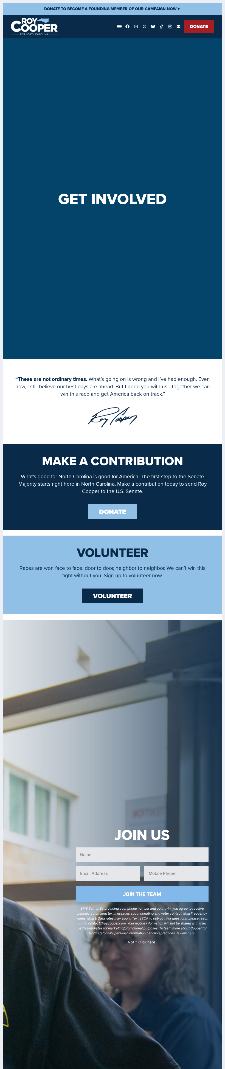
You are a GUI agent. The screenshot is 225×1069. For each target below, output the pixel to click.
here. (191, 933)
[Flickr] (178, 26)
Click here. (147, 942)
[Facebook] (127, 26)
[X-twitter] (144, 26)
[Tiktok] (161, 26)
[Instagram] (136, 26)
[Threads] (170, 26)
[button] (119, 27)
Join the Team (142, 894)
